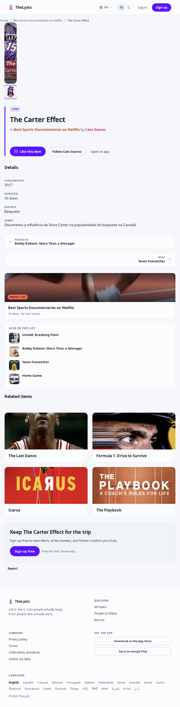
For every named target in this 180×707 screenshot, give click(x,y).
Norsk (121, 682)
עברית (127, 689)
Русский (60, 689)
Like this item (30, 151)
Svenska (134, 682)
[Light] (121, 7)
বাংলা (104, 689)
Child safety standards (24, 652)
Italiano (89, 682)
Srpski (47, 689)
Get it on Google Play (133, 651)
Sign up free (25, 551)
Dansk (148, 682)
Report (13, 568)
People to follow (105, 613)
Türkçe (74, 689)
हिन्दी (94, 689)
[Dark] (128, 7)
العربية (115, 689)
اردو (137, 689)
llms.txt (99, 620)
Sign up (161, 7)
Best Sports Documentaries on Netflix (37, 20)
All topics (100, 607)
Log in (142, 7)
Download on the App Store (132, 641)
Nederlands (105, 682)
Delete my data (20, 659)
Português (74, 682)
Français (42, 682)
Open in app (100, 151)
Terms (13, 646)
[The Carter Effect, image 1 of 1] (10, 92)
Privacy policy (18, 639)
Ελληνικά (15, 689)
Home (4, 20)
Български (32, 689)
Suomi (160, 682)
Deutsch (57, 682)
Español (28, 682)
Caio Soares (95, 129)
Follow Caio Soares (66, 151)
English (14, 682)
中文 (85, 689)
